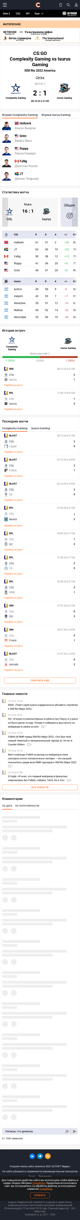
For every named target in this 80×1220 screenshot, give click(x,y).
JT (15, 249)
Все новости (40, 787)
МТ (28, 13)
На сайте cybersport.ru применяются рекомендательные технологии (40, 1171)
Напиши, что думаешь (19, 1131)
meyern (18, 296)
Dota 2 (6, 13)
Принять (40, 1195)
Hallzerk (19, 242)
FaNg (17, 256)
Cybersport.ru (32, 1214)
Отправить (75, 1131)
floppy (18, 263)
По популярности (27, 806)
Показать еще (40, 680)
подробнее (38, 1183)
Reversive (19, 303)
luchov (18, 289)
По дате (7, 806)
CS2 (18, 13)
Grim (17, 270)
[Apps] (60, 5)
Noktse (18, 310)
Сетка (40, 77)
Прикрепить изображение (67, 1131)
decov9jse (20, 317)
